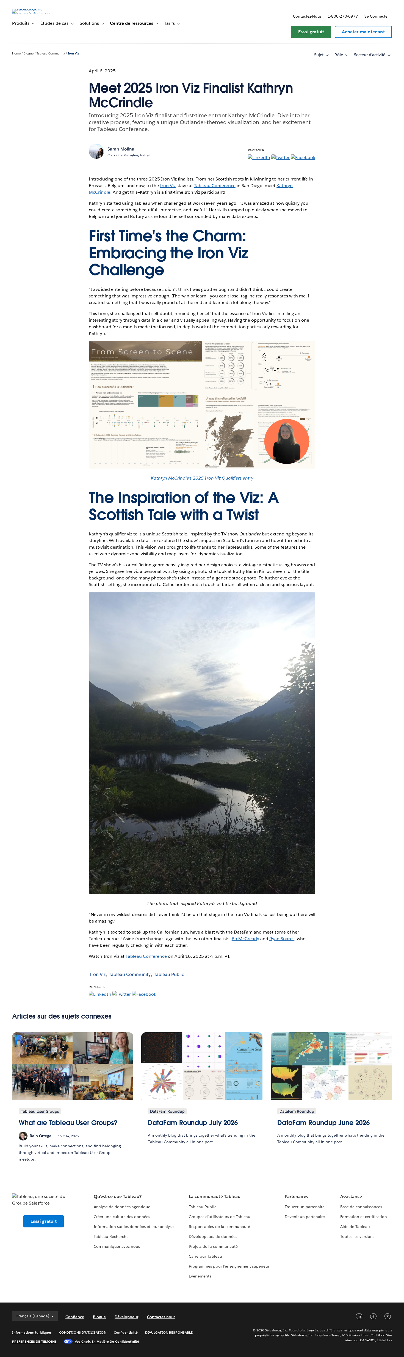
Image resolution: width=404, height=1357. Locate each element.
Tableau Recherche (111, 1236)
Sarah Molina (120, 149)
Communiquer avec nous (117, 1246)
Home (16, 53)
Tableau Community (51, 53)
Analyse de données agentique (122, 1206)
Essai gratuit (311, 32)
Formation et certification (363, 1216)
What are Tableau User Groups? (68, 1122)
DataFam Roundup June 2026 (323, 1122)
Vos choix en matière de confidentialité (107, 1341)
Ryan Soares (281, 939)
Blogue (29, 53)
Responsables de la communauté (219, 1226)
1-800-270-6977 (343, 16)
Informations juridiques (32, 1332)
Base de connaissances (361, 1206)
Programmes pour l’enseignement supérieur (229, 1266)
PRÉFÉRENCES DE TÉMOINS (34, 1341)
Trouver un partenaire (305, 1206)
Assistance (351, 1196)
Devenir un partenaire (305, 1216)
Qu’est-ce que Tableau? (118, 1196)
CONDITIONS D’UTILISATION (82, 1332)
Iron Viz (73, 53)
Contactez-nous (307, 16)
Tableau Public (169, 974)
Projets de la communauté (213, 1246)
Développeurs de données (213, 1236)
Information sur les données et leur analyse (134, 1226)
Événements (200, 1276)
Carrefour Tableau (205, 1256)
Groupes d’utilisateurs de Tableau (219, 1216)
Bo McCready (245, 939)
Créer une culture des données (122, 1216)
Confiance (74, 1316)
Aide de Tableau (355, 1226)
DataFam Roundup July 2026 (193, 1122)
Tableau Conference (214, 185)
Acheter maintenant (363, 32)
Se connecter (376, 16)
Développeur (126, 1316)
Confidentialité (126, 1332)
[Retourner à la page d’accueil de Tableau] (32, 13)
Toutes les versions (357, 1236)
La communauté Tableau (214, 1196)
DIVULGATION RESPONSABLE (169, 1332)
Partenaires (296, 1196)
